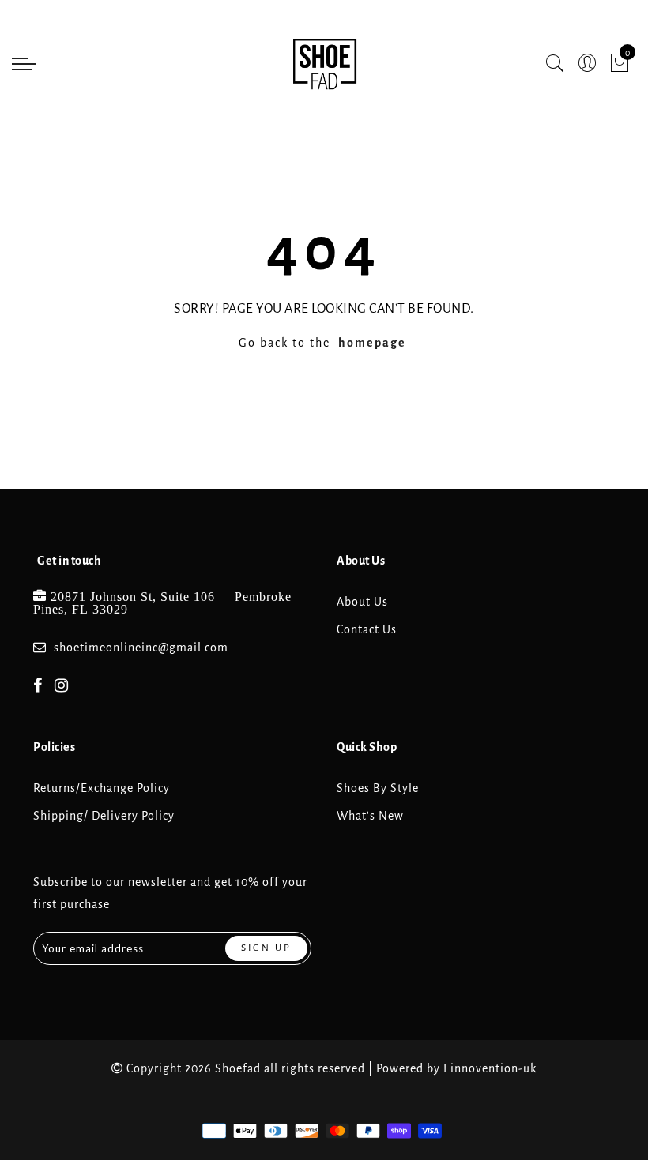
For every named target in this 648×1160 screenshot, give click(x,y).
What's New (370, 815)
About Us (362, 601)
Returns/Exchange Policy (101, 788)
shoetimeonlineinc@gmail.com (141, 647)
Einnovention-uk (490, 1068)
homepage (372, 342)
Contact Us (367, 629)
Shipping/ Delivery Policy (104, 815)
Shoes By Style (378, 788)
